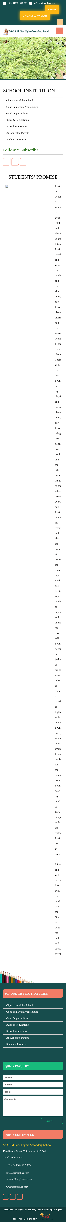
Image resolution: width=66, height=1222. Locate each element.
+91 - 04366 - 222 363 (17, 3)
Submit (50, 1121)
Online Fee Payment (35, 15)
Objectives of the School (19, 100)
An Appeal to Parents (17, 132)
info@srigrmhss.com (45, 3)
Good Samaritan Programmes (21, 106)
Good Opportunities (16, 113)
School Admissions (16, 126)
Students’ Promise (15, 139)
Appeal (52, 9)
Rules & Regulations (17, 119)
